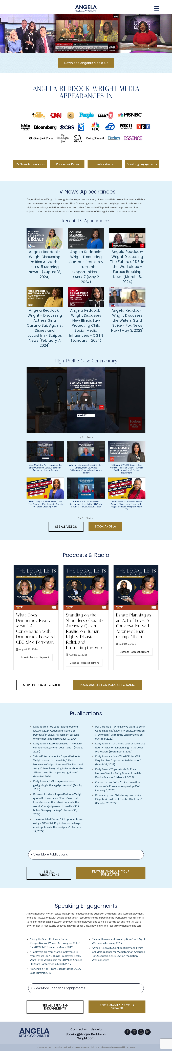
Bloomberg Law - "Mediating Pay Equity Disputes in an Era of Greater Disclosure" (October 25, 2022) (118, 798)
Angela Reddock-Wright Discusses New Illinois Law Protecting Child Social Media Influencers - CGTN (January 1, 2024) (86, 325)
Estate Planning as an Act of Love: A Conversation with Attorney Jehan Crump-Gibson (133, 625)
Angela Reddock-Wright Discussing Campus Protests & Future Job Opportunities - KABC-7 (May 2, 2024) (86, 266)
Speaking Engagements (142, 164)
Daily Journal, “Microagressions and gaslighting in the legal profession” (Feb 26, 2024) (57, 785)
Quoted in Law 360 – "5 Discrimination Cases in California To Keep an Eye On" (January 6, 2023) (117, 786)
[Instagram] (134, 1032)
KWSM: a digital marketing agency (97, 1047)
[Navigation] (157, 8)
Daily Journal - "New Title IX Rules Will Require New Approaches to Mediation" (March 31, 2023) (118, 760)
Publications (104, 164)
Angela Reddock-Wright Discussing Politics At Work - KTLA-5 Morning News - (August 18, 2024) (44, 264)
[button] (89, 437)
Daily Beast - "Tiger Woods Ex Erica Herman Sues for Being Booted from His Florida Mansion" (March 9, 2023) (118, 773)
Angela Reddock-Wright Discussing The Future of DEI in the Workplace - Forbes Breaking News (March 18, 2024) (127, 266)
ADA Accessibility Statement (123, 1047)
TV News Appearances (30, 164)
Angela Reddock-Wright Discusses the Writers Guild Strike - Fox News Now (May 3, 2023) (127, 320)
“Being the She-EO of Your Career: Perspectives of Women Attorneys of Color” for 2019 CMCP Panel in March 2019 (55, 942)
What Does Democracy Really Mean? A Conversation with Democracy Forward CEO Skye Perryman (35, 628)
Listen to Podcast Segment (34, 657)
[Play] (86, 400)
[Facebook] (127, 1032)
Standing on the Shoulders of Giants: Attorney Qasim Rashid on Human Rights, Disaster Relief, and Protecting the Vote (85, 631)
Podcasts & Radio (67, 164)
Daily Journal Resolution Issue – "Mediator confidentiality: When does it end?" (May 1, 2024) (58, 747)
